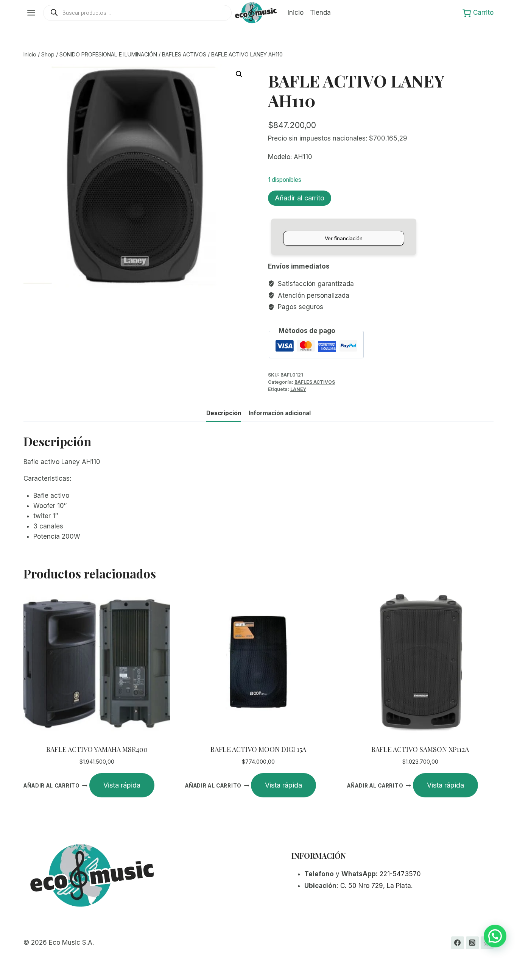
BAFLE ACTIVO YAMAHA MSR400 (97, 749)
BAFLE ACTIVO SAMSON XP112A (420, 749)
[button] (239, 74)
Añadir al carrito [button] (51, 786)
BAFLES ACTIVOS (314, 382)
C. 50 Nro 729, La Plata (375, 885)
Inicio (296, 12)
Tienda (320, 12)
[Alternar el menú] (31, 12)
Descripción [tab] (223, 413)
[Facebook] (457, 942)
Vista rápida (121, 785)
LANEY (298, 389)
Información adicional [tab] (280, 413)
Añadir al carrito (299, 198)
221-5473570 (400, 874)
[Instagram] (472, 942)
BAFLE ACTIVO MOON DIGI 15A (258, 749)
